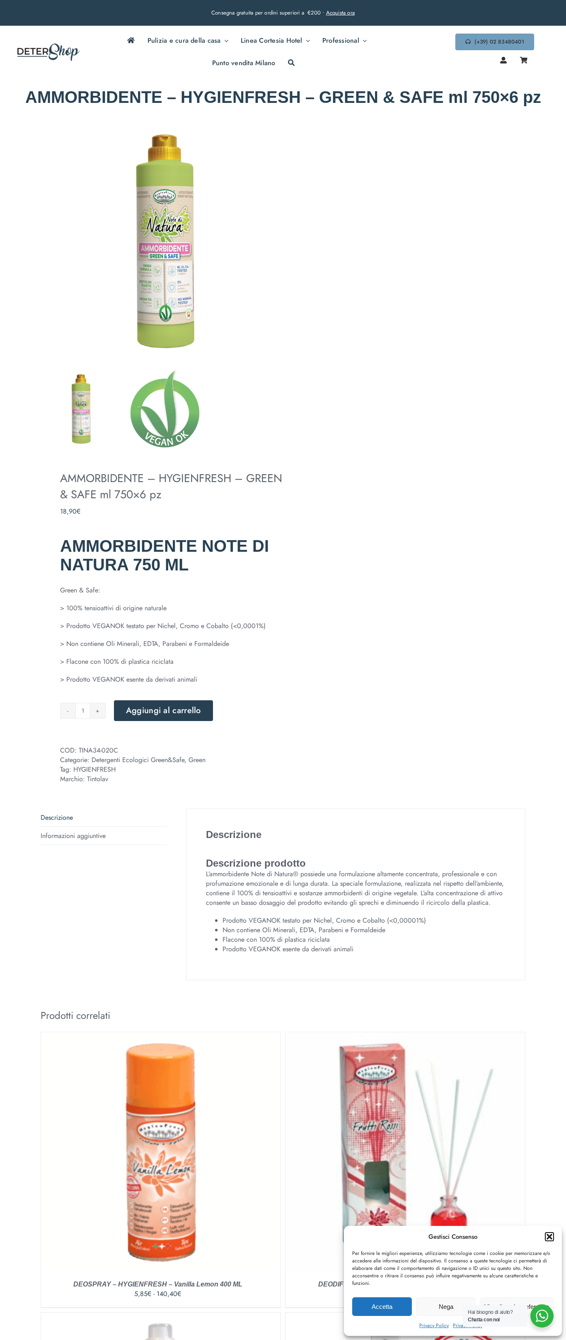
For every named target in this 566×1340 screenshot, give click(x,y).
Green (197, 760)
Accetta (382, 1306)
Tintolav (97, 779)
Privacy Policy (434, 1325)
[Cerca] (291, 63)
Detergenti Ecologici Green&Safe (138, 760)
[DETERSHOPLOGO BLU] (48, 46)
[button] (549, 1237)
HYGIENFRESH (94, 769)
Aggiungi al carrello (163, 710)
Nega (446, 1306)
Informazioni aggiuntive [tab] (73, 836)
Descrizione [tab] (57, 817)
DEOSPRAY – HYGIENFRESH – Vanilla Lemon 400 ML (157, 1284)
